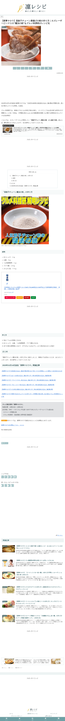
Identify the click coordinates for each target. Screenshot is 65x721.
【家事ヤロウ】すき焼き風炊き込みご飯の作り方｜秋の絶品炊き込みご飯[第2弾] (27, 389)
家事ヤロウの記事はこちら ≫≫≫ (12, 425)
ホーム (11, 713)
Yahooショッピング (9, 297)
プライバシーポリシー (16, 716)
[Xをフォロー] (6, 485)
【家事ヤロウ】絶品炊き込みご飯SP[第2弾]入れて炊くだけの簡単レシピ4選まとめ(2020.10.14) (31, 371)
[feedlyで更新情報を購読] (9, 485)
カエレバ (10, 292)
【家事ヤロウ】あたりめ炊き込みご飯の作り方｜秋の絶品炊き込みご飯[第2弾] (26, 375)
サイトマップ (53, 713)
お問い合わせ (48, 716)
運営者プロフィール (32, 713)
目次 (30, 172)
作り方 (15, 180)
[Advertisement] (32, 89)
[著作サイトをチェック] (2, 485)
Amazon (19, 297)
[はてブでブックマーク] (32, 68)
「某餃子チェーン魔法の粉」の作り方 (22, 175)
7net (33, 297)
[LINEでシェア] (40, 68)
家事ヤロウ (5, 443)
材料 (14, 178)
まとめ (13, 183)
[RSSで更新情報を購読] (12, 485)
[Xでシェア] (16, 68)
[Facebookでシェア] (24, 68)
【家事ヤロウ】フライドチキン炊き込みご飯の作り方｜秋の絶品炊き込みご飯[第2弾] (28, 380)
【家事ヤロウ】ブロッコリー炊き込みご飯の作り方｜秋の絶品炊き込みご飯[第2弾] (27, 385)
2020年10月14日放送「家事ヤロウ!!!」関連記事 (24, 186)
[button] (48, 68)
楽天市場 (26, 297)
